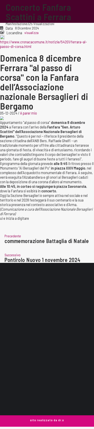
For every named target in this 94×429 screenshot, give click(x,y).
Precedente (13, 236)
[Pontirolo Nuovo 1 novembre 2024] (47, 248)
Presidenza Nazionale (47, 387)
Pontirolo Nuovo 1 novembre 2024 (43, 260)
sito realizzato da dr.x (47, 420)
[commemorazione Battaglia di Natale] (47, 229)
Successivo (13, 255)
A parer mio (28, 113)
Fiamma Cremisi (47, 400)
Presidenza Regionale (47, 393)
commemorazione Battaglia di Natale (47, 241)
